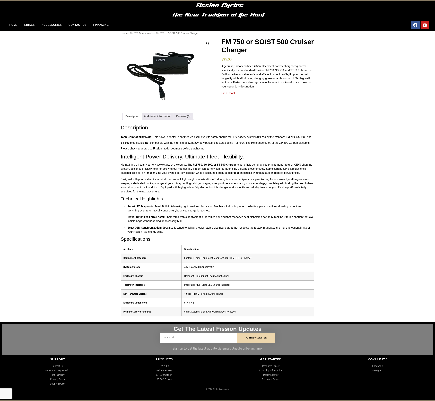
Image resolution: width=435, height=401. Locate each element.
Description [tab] (132, 116)
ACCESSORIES (51, 24)
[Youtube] (425, 25)
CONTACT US (77, 24)
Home (124, 33)
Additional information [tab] (157, 116)
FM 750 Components (142, 33)
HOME (13, 24)
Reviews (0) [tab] (183, 116)
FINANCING (101, 24)
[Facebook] (415, 25)
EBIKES (29, 24)
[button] (208, 43)
